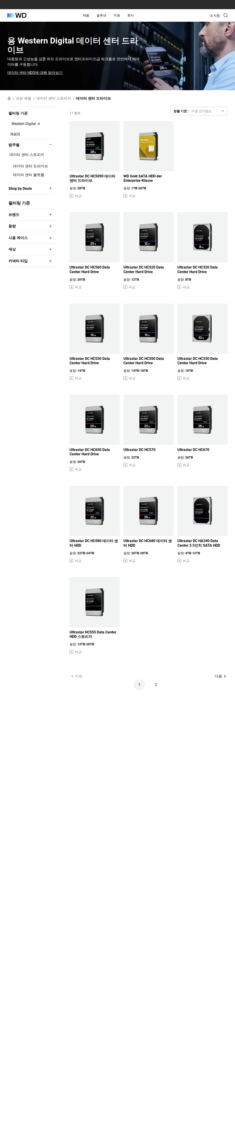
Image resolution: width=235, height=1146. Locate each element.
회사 (130, 15)
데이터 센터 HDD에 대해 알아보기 (35, 73)
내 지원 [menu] (215, 15)
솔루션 (101, 15)
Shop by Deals (20, 188)
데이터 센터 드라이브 (30, 166)
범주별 (14, 145)
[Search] (226, 15)
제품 (86, 15)
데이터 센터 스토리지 (26, 154)
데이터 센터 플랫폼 (28, 175)
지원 (117, 15)
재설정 (15, 134)
